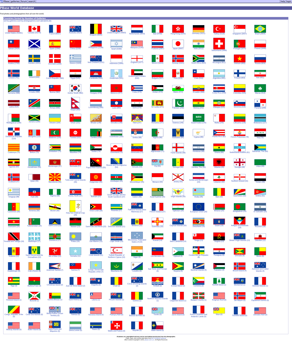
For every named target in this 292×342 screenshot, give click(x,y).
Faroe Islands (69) (178, 153)
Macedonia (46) (55, 182)
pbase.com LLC (149, 340)
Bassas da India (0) (137, 315)
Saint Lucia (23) (54, 225)
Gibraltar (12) (260, 240)
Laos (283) (116, 108)
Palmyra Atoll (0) (116, 315)
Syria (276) (137, 108)
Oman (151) (75, 123)
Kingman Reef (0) (219, 300)
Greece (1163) (75, 63)
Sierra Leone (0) (75, 330)
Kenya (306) (55, 108)
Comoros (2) (199, 286)
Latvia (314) (14, 107)
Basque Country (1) (198, 300)
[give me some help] (283, 3)
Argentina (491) (219, 78)
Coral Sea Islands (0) (34, 314)
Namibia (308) (34, 108)
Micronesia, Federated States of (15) (137, 241)
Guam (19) (219, 225)
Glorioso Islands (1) (260, 286)
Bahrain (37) (96, 196)
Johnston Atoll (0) (260, 315)
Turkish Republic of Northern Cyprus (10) (116, 256)
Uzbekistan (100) (116, 136)
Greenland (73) (116, 152)
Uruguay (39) (14, 197)
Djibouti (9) (178, 256)
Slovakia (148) (116, 123)
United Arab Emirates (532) (137, 77)
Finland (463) (239, 78)
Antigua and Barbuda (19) (239, 226)
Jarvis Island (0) (178, 315)
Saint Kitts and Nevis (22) (96, 226)
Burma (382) (55, 92)
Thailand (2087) (157, 49)
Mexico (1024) (157, 63)
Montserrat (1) (239, 285)
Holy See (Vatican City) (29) (75, 214)
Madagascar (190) (14, 123)
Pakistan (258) (178, 108)
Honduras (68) (198, 151)
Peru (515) (178, 78)
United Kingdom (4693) (116, 33)
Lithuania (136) (240, 123)
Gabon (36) (137, 197)
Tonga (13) (198, 240)
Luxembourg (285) (96, 107)
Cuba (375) (137, 92)
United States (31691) (14, 33)
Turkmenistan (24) (34, 226)
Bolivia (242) (198, 108)
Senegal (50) (178, 167)
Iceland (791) (14, 78)
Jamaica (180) (34, 122)
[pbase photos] (5, 3)
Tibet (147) (137, 123)
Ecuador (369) (198, 92)
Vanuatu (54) (137, 167)
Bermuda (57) (75, 166)
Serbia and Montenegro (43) (198, 181)
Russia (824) (260, 63)
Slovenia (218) (240, 107)
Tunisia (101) (75, 137)
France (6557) (55, 34)
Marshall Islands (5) (199, 270)
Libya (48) (260, 166)
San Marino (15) (95, 241)
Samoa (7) (75, 270)
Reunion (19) (260, 226)
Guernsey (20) (157, 226)
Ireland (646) (34, 77)
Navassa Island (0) (96, 315)
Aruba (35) (198, 197)
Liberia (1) (96, 300)
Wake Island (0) (157, 330)
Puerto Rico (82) (219, 136)
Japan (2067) (178, 49)
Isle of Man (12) (55, 256)
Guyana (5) (178, 271)
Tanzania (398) (14, 93)
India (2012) (198, 49)
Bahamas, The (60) (260, 151)
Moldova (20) (137, 225)
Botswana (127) (260, 123)
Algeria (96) (157, 137)
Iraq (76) (260, 137)
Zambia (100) (96, 137)
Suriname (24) (14, 226)
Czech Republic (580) (55, 78)
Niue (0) (219, 314)
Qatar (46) (34, 181)
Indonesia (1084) (116, 63)
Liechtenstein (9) (157, 256)
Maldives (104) (55, 137)
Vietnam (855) (239, 63)
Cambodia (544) (96, 78)
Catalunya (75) (14, 152)
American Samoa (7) (55, 270)
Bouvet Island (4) (239, 271)
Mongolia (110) (34, 136)
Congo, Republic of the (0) (14, 315)
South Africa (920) (198, 63)
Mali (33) (219, 197)
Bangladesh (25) (239, 211)
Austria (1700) (14, 63)
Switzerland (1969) (219, 50)
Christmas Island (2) (55, 285)
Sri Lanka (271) (157, 107)
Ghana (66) (219, 152)
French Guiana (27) (157, 212)
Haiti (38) (34, 197)
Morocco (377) (116, 93)
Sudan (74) (95, 151)
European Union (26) (198, 212)
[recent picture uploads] (15, 3)
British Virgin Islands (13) (239, 240)
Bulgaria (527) (157, 78)
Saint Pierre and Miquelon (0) (54, 330)
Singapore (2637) (240, 34)
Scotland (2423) (34, 49)
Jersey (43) (178, 182)
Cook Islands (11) (96, 255)
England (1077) (137, 62)
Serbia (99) (137, 137)
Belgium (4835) (96, 35)
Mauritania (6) (116, 271)
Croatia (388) (34, 92)
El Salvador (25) (260, 212)
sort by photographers (26, 21)
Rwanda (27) (116, 210)
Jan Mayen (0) (239, 300)
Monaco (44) (158, 182)
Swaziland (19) (199, 226)
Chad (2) (116, 286)
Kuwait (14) (157, 240)
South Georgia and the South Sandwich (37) (116, 196)
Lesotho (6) (137, 271)
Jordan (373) (157, 92)
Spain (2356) (55, 49)
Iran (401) (260, 77)
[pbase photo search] (32, 3)
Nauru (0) (96, 329)
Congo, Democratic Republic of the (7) (96, 271)
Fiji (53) (157, 166)
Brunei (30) (54, 211)
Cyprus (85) (198, 137)
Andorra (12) (14, 256)
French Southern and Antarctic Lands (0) (198, 315)
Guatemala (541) (116, 78)
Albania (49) (219, 167)
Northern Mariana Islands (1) (157, 300)
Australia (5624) (75, 33)
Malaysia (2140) (136, 47)
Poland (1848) (260, 48)
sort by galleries (10, 21)
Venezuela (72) (137, 152)
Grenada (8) (240, 256)
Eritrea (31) (260, 196)
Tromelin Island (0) (239, 315)
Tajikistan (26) (178, 211)
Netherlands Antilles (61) (240, 152)
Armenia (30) (34, 211)
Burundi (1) (34, 301)
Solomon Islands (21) (116, 226)
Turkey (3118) (219, 34)
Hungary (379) (96, 93)
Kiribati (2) (157, 286)
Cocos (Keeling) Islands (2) (137, 285)
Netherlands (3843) (137, 34)
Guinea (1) (137, 301)
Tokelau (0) (75, 314)
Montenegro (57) (55, 166)
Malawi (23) (75, 226)
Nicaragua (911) (219, 62)
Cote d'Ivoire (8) (34, 271)
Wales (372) (178, 92)
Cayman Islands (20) (178, 225)
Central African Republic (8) (199, 256)
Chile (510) (198, 78)
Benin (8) (260, 256)
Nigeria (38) (55, 196)
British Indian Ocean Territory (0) (55, 314)
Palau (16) (75, 241)
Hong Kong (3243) (178, 34)
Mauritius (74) (75, 152)
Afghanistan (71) (157, 151)
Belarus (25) (219, 211)
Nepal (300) (75, 110)
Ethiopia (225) (219, 107)
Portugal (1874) (239, 49)
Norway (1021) (178, 63)
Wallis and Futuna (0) (116, 331)
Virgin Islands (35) (178, 196)
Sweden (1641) (34, 63)
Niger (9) (137, 257)
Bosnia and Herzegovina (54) (116, 166)
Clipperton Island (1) (178, 301)
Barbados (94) (178, 137)
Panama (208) (260, 108)
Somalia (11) (75, 256)
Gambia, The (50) (199, 167)
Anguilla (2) (96, 285)
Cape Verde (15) (116, 241)
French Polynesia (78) (240, 137)
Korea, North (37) (75, 196)
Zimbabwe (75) (55, 151)
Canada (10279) (34, 33)
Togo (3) (13, 286)
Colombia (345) (239, 93)
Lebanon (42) (219, 182)
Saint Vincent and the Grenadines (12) (34, 256)
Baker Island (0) (34, 329)
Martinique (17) (34, 241)
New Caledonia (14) (178, 241)
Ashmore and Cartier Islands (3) (260, 270)
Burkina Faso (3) (34, 286)
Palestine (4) (219, 270)
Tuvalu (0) (158, 314)
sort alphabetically (44, 21)
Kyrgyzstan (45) (96, 182)
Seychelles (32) (239, 196)
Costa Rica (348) (219, 93)
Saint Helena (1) (75, 300)
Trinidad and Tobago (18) (14, 241)
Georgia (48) (240, 167)
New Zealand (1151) (96, 62)
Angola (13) (219, 241)
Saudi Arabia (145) (198, 123)
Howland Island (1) (13, 300)
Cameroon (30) (14, 212)
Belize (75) (34, 152)
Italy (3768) (157, 34)
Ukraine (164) (54, 123)
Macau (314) (260, 93)
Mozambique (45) (137, 182)
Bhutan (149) (96, 123)
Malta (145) (219, 123)
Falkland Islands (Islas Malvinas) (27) (137, 211)
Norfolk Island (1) (219, 285)
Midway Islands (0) (13, 329)
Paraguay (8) (219, 255)
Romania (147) (157, 123)
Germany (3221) (198, 33)
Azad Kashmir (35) (157, 197)
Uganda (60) (14, 167)
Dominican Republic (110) (14, 138)
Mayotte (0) (137, 330)
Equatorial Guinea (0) (260, 300)
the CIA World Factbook (158, 338)
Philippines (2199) (96, 47)
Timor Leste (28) (96, 211)
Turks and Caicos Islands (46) (75, 181)
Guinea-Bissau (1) (55, 300)
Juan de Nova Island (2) (75, 286)
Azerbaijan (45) (116, 181)
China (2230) (75, 49)
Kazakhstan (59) (34, 167)
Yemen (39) (260, 182)
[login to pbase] (289, 3)
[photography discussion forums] (24, 3)
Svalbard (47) (13, 182)
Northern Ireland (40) (239, 181)
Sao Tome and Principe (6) (157, 270)
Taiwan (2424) (14, 49)
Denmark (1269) (54, 64)
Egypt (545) (75, 78)
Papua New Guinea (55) (96, 167)
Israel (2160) (116, 49)
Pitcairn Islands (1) (116, 300)
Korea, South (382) (75, 93)
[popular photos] (158, 3)
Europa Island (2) (178, 286)
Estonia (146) (178, 123)
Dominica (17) (55, 240)
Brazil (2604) (260, 34)
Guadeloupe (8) (14, 271)
